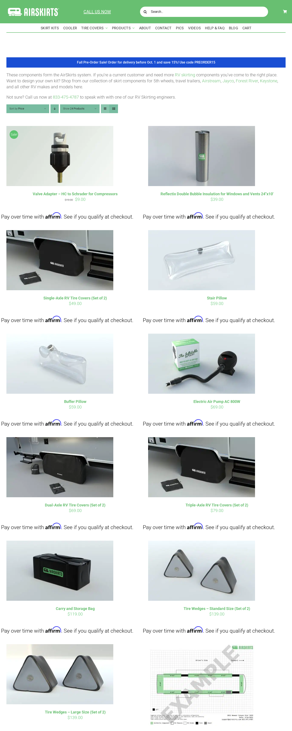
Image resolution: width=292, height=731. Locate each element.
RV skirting (185, 74)
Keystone (268, 80)
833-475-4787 (66, 97)
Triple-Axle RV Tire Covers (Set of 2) (217, 505)
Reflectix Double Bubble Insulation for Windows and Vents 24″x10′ (217, 194)
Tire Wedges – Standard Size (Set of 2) (217, 608)
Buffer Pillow (75, 401)
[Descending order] (54, 108)
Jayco (228, 80)
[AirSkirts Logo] (33, 8)
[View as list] (113, 109)
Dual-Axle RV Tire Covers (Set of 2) (75, 505)
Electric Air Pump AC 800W (216, 401)
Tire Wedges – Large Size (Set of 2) (75, 712)
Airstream (211, 80)
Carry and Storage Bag (75, 608)
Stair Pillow (217, 298)
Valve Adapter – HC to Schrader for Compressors (75, 194)
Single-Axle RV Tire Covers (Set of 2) (75, 298)
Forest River (247, 80)
